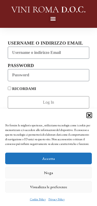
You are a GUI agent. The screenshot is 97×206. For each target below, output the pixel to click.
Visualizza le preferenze (48, 186)
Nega (48, 172)
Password (21, 65)
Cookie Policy (38, 199)
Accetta (48, 158)
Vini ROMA (48, 9)
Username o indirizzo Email (45, 43)
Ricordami (23, 88)
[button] (89, 115)
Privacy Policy (56, 199)
